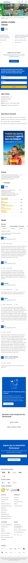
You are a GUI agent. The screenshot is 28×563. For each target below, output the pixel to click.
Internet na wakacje (5, 533)
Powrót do (3, 80)
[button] (2, 10)
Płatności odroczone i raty (7, 537)
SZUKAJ (14, 87)
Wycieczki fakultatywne (6, 524)
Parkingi (2, 531)
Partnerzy (16, 497)
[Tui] (24, 552)
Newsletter (3, 539)
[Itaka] (2, 552)
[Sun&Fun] (19, 552)
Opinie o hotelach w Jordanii (14, 427)
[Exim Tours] (19, 549)
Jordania (16, 17)
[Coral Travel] (6, 549)
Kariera (15, 503)
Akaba (2, 18)
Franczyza (16, 499)
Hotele (11, 17)
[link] (7, 1)
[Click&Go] (15, 552)
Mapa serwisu (4, 510)
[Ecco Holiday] (15, 549)
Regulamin (3, 508)
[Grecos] (24, 549)
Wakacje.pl (3, 17)
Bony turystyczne (5, 535)
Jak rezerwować (4, 499)
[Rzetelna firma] (14, 483)
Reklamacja (3, 512)
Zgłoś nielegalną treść (6, 518)
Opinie (8, 17)
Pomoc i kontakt (4, 497)
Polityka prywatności (5, 503)
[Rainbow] (11, 552)
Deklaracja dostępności (6, 516)
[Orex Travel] (6, 552)
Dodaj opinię (14, 61)
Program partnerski (18, 501)
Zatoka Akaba (21, 17)
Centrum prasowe (18, 506)
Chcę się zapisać (14, 459)
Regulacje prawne (5, 514)
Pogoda (2, 529)
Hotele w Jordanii (14, 422)
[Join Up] (11, 548)
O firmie (3, 501)
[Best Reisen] (2, 549)
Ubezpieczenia (4, 526)
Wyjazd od (3, 75)
